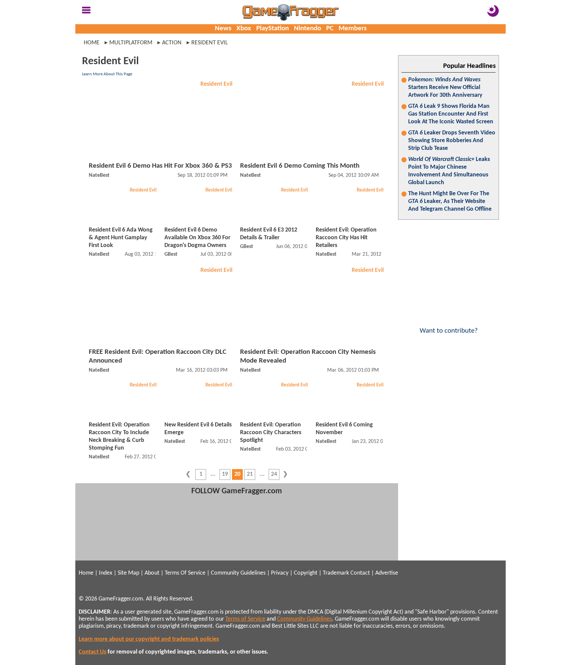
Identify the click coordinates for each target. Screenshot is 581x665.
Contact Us (92, 652)
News (223, 28)
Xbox (243, 28)
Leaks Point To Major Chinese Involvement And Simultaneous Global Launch (449, 171)
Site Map (128, 573)
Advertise (386, 573)
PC (330, 28)
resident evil (209, 43)
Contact (360, 573)
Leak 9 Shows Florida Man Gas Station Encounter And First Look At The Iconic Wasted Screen (450, 114)
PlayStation (272, 28)
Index (105, 573)
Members (352, 28)
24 (274, 474)
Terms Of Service (185, 573)
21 (250, 474)
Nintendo (307, 28)
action (172, 43)
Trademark (336, 573)
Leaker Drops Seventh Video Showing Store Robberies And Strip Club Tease (451, 141)
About (152, 573)
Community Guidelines (238, 573)
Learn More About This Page (107, 74)
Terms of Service (245, 619)
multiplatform (130, 43)
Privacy (279, 573)
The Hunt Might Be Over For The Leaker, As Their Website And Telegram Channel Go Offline (450, 201)
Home (92, 43)
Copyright (305, 573)
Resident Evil (216, 84)
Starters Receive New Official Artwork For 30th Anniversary (445, 87)
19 (225, 474)
